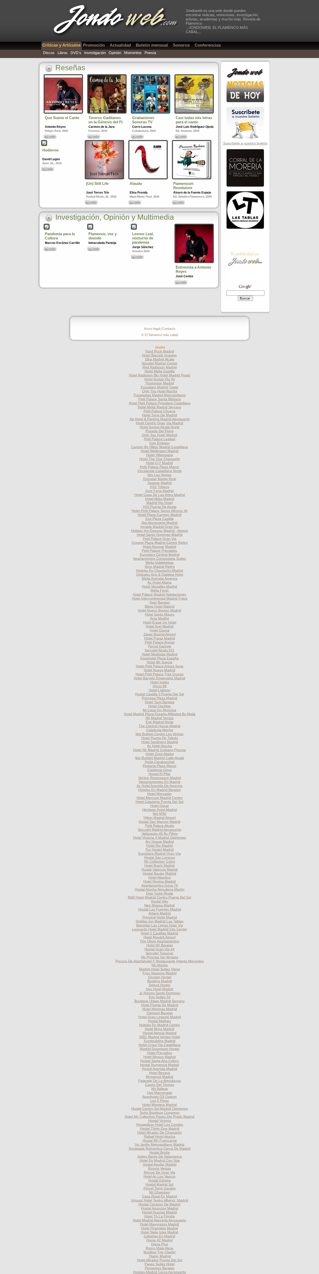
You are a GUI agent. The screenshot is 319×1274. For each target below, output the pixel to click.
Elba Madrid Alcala (159, 359)
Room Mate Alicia (159, 1248)
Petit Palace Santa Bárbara (159, 399)
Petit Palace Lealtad (159, 439)
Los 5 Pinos (159, 1101)
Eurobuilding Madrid (159, 1041)
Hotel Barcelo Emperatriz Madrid (159, 678)
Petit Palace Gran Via (159, 539)
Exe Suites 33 (159, 997)
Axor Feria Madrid (159, 491)
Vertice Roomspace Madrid (159, 778)
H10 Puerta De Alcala (159, 507)
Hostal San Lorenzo (159, 857)
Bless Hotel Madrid (159, 606)
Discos (49, 53)
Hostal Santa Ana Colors (159, 1061)
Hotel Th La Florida (159, 1216)
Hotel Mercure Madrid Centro (160, 798)
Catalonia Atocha (159, 730)
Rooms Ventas (159, 1168)
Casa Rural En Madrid (159, 1196)
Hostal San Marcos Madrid (159, 822)
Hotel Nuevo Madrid (159, 670)
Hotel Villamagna (159, 455)
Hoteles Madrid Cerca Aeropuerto (159, 1272)
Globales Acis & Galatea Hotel (159, 574)
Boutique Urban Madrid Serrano (159, 1001)
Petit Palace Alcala (159, 826)
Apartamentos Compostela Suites (159, 559)
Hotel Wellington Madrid (159, 451)
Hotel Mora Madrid (159, 1029)
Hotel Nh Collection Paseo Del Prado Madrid (159, 1117)
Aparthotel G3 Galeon (159, 1097)
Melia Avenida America (159, 578)
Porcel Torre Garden (160, 1188)
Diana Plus (159, 1244)
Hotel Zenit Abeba (160, 754)
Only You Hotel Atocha (159, 391)
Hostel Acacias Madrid (159, 1212)
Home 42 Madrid (159, 1240)
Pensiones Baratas (159, 1268)
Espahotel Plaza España (159, 658)
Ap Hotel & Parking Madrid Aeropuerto (160, 419)
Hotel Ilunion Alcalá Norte (159, 427)
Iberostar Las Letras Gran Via (159, 925)
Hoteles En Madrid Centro (159, 1025)
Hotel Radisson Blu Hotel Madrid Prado (159, 375)
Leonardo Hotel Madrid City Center (159, 929)
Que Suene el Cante (62, 118)
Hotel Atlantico (159, 877)
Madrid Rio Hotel (159, 503)
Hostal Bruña (159, 1152)
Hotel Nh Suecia (159, 662)
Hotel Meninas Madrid (159, 1009)
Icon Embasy (159, 443)
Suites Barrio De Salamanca (159, 1156)
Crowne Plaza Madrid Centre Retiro (160, 543)
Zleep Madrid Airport (160, 634)
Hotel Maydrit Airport (160, 937)
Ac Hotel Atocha (159, 746)
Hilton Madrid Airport (160, 818)
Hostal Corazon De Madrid (159, 1204)
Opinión (115, 53)
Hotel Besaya (159, 1073)
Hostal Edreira (159, 1180)
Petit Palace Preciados (159, 551)
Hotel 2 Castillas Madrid (159, 933)
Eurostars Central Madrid (159, 555)
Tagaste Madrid (159, 483)
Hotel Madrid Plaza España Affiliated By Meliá (159, 714)
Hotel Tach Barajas (159, 702)
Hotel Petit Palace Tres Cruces (160, 674)
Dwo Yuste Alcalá (159, 893)
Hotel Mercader (159, 794)
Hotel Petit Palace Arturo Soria (159, 666)
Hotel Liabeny (159, 690)
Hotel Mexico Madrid (159, 1057)
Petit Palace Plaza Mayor (159, 467)
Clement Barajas (160, 1013)
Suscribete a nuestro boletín (245, 143)
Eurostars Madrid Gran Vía (159, 853)
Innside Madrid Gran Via (159, 527)
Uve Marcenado (159, 1093)
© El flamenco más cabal (159, 335)
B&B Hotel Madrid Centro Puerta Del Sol (159, 897)
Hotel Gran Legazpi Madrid (159, 1017)
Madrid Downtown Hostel (159, 1049)
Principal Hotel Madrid (159, 917)
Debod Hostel (159, 985)
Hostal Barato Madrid (159, 873)
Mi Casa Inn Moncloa (159, 710)
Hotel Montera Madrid (159, 1105)
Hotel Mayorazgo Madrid (159, 1224)
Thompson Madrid (159, 383)
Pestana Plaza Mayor (159, 766)
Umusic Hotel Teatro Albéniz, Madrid (159, 1200)
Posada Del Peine (160, 431)
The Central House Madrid (159, 726)
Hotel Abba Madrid (159, 499)
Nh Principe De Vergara (159, 957)
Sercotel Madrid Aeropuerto (159, 830)
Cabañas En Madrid (159, 1236)
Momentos (133, 53)
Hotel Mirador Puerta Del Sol (159, 1260)
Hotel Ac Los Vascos (159, 1176)
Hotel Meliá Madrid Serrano (159, 407)
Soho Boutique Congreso (159, 1113)
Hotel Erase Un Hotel (159, 622)
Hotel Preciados (159, 1053)
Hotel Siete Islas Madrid (159, 1232)
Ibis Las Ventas (159, 475)
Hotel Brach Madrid (159, 865)
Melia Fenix (160, 590)
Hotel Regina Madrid (159, 881)
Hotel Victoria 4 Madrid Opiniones (159, 838)
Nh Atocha (160, 965)
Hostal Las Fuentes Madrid (159, 909)
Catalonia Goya (159, 770)
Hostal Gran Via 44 (159, 949)
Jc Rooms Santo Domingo (159, 993)
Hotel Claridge (159, 706)
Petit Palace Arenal (159, 642)
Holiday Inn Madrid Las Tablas (159, 921)
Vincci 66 (160, 686)
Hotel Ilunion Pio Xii (159, 379)
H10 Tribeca (159, 487)
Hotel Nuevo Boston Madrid (159, 610)
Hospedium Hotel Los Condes (159, 1125)
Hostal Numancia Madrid (159, 1065)
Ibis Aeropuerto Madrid (159, 523)
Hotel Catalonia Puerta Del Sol (159, 802)
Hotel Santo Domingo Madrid (159, 535)
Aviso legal (152, 329)
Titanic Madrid (160, 1256)
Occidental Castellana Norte (160, 471)
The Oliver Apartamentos (159, 941)
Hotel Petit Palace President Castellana (159, 403)
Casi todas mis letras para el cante (194, 120)
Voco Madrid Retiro (160, 566)
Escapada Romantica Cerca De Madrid (159, 1148)
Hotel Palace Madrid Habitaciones (159, 594)
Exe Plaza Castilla (160, 519)
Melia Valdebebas (159, 563)
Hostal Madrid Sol (159, 1184)
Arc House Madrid (159, 842)
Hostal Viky (159, 901)
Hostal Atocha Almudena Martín (159, 889)
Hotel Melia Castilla (160, 371)
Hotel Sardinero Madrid (159, 742)
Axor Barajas (160, 602)
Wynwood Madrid (159, 1077)
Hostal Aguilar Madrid (159, 1164)
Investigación (95, 53)
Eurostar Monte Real (159, 479)
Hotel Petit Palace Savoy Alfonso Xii (159, 511)
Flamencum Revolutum (183, 185)
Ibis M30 (159, 814)
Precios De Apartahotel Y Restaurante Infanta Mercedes (159, 961)
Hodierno (50, 150)
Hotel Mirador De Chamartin (159, 1132)
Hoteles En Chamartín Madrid (159, 570)
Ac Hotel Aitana (159, 582)
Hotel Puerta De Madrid (159, 1005)
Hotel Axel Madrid (159, 626)
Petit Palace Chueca (159, 411)
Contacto (168, 329)
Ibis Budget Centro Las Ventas (159, 734)
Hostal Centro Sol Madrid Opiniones (159, 1109)
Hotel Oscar (159, 806)
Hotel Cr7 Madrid (159, 463)
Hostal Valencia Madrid (160, 869)
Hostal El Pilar (159, 774)
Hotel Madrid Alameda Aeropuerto (159, 1220)
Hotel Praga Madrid (159, 638)
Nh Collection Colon (159, 861)
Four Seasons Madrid (160, 973)
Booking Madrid (159, 981)
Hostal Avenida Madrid (159, 1069)
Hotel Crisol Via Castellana (159, 1045)
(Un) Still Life (97, 183)
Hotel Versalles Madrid (159, 586)
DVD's (76, 53)
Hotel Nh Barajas (159, 945)
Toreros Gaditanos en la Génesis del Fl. (105, 120)
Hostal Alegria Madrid (159, 1033)
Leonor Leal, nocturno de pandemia (143, 238)
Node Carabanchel (159, 762)
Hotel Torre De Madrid (159, 415)
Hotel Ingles (159, 682)
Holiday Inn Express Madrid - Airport (159, 531)
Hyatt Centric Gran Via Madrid (159, 423)
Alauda (136, 183)
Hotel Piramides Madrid (159, 1228)
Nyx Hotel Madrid (159, 989)
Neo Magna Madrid (159, 905)
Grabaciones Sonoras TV (143, 120)
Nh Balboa (159, 1089)
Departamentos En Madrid (159, 782)
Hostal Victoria (159, 1121)
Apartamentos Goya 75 (159, 885)
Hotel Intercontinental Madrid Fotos (159, 598)
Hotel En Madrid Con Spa (160, 1160)
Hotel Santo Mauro (159, 614)
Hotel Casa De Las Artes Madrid (159, 495)
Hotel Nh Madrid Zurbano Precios (159, 750)
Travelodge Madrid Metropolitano (159, 395)
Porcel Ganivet (159, 646)
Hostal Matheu (159, 1021)
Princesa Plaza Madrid (159, 698)
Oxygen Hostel (159, 977)
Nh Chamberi (159, 1192)
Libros (63, 53)
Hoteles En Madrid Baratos (159, 790)
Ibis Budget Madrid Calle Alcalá (159, 758)
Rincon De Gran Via (159, 1172)
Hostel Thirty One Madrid (159, 1129)
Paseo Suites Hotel (159, 1264)
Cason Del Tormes (159, 1085)
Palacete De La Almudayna (159, 1081)
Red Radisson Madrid (160, 367)
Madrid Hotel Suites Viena (159, 969)
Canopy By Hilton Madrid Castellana (159, 447)
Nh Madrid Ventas (160, 718)
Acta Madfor (159, 618)
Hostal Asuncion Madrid (159, 1208)
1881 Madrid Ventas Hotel (159, 1037)
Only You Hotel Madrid (159, 435)
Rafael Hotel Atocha (159, 1136)
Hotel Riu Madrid (159, 846)
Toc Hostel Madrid (159, 849)
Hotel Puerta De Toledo (159, 738)
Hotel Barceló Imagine (159, 355)
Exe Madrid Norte (159, 722)
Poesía (150, 53)
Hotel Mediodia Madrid (159, 654)
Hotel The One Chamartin (159, 459)
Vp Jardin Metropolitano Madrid (159, 1144)
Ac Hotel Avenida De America (159, 786)
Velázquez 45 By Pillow (160, 834)
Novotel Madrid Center (159, 363)
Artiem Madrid (160, 913)
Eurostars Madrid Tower (159, 387)
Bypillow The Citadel (159, 1252)
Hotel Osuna (159, 630)
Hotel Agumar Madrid (159, 547)
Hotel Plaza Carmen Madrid (159, 515)
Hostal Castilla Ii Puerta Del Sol (159, 694)
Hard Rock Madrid (159, 351)
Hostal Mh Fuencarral (160, 1140)
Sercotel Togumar (159, 953)
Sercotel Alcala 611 (159, 650)
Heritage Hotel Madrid (159, 810)
